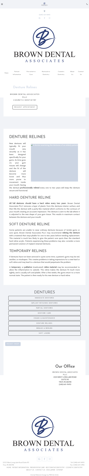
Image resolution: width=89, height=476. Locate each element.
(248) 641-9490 (44, 15)
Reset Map (13, 344)
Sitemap (59, 470)
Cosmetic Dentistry (61, 73)
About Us (72, 73)
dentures (18, 143)
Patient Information (17, 73)
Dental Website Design (38, 475)
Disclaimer (50, 470)
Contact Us (81, 73)
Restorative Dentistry (46, 73)
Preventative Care (31, 73)
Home (6, 73)
